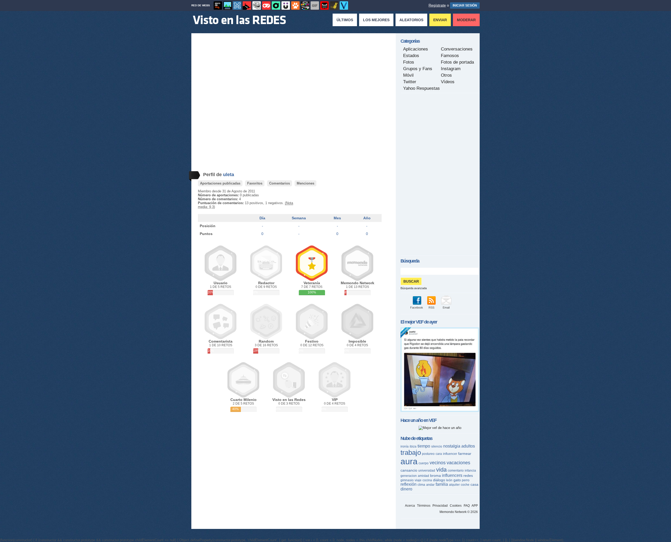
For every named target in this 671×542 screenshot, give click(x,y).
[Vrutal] (266, 5)
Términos (423, 505)
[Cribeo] (276, 5)
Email (446, 307)
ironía (405, 446)
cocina (427, 480)
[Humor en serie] (286, 5)
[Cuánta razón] (227, 5)
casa (474, 484)
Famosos (450, 55)
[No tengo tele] (305, 5)
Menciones (305, 183)
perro (465, 480)
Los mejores (376, 20)
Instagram (451, 68)
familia (442, 484)
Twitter (409, 81)
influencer (450, 454)
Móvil (408, 75)
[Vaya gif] (315, 5)
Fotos (408, 62)
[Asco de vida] (218, 5)
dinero (406, 489)
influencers (452, 475)
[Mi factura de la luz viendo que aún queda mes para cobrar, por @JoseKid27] (440, 411)
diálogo (439, 480)
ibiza (413, 446)
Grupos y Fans (417, 68)
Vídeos (447, 81)
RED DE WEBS (200, 5)
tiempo (424, 446)
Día (262, 218)
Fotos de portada (457, 62)
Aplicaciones (415, 49)
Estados (411, 55)
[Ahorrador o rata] (334, 5)
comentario (456, 470)
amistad (423, 476)
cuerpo (424, 463)
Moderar (466, 20)
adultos (468, 446)
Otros (446, 75)
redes (468, 475)
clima (421, 485)
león (449, 480)
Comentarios (279, 183)
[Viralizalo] (344, 5)
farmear (464, 453)
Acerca (410, 505)
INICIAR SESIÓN (465, 5)
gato (457, 480)
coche (465, 485)
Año (367, 218)
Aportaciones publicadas (220, 183)
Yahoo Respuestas (421, 88)
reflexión (408, 484)
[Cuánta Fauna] (295, 5)
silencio (436, 446)
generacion (409, 476)
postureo (428, 454)
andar (430, 485)
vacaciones (458, 462)
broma (435, 475)
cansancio (409, 470)
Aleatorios (411, 20)
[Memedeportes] (237, 5)
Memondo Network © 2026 (459, 512)
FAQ (467, 505)
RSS (431, 307)
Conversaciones (457, 49)
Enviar (440, 20)
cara (439, 454)
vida (441, 469)
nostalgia (451, 446)
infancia (470, 470)
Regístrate (437, 5)
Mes (337, 218)
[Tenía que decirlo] (324, 5)
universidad (426, 470)
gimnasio (407, 480)
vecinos (438, 462)
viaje (418, 480)
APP (475, 505)
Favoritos (254, 183)
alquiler (454, 485)
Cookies (456, 505)
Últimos (345, 20)
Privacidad (440, 505)
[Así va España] (247, 5)
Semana (299, 218)
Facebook (416, 307)
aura (409, 461)
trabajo (411, 452)
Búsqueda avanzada (414, 288)
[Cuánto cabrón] (256, 5)
